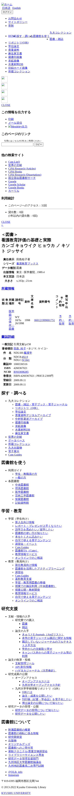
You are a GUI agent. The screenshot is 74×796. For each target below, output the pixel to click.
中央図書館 (22, 484)
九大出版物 (15, 447)
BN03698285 (21, 371)
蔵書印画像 (15, 57)
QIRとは (27, 692)
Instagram (13, 775)
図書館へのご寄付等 (20, 747)
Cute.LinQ (14, 161)
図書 (25, 623)
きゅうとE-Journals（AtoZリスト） (43, 634)
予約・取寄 (62, 320)
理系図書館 (22, 488)
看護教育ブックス (27, 263)
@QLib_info (15, 771)
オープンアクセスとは (36, 681)
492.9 (25, 356)
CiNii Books (15, 171)
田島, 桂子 (20, 348)
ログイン (7, 12)
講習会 (19, 572)
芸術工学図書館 (24, 495)
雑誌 (25, 627)
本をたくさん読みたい (29, 536)
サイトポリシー (18, 22)
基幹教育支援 (23, 578)
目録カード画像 (18, 67)
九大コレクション (61, 32)
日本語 (6, 8)
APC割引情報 (23, 666)
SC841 (26, 360)
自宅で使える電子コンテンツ (33, 540)
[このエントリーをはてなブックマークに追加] (4, 95)
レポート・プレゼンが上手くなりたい (38, 525)
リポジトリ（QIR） (27, 408)
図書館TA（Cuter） (27, 550)
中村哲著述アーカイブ (29, 418)
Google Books (16, 187)
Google (12, 181)
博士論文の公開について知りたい (42, 702)
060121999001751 (44, 320)
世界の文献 (15, 165)
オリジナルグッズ (19, 744)
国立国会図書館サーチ (22, 178)
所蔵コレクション (19, 71)
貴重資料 (13, 49)
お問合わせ (15, 18)
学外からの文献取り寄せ (37, 648)
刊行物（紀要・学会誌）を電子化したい (47, 699)
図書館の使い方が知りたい (31, 533)
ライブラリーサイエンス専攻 (26, 754)
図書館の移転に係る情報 (23, 733)
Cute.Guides (15, 454)
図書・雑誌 (56, 39)
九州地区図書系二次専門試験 (26, 765)
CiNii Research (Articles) (22, 168)
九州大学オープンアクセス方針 (41, 684)
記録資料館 (22, 502)
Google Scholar (16, 184)
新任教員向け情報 (26, 565)
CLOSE (5, 105)
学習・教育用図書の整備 (30, 582)
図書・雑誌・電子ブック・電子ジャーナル (41, 404)
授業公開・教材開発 (27, 589)
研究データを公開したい (30, 713)
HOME (12, 35)
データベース (16, 440)
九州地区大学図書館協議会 (24, 762)
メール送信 (15, 122)
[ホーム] (6, 4)
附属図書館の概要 (19, 729)
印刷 (11, 119)
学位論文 (13, 46)
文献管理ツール (24, 663)
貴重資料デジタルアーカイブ (33, 415)
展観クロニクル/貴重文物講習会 (27, 751)
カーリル (13, 190)
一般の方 (20, 477)
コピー (38, 144)
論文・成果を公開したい (37, 695)
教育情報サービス (26, 554)
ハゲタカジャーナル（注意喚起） (35, 670)
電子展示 (13, 451)
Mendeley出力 (19, 126)
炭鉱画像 (13, 60)
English (16, 8)
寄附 (11, 25)
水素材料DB (15, 64)
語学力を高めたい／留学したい (34, 529)
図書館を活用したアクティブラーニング (40, 568)
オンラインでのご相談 (29, 557)
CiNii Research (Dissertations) (24, 174)
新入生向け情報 (24, 522)
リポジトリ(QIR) (18, 42)
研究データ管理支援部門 (23, 758)
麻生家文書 (15, 53)
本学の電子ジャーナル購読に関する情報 (47, 638)
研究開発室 (15, 736)
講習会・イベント (26, 543)
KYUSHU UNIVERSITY (16, 793)
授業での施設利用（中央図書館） (35, 586)
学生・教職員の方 (26, 473)
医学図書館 (22, 491)
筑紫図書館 (22, 499)
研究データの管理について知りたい (37, 710)
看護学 (28, 352)
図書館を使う (41, 36)
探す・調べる (25, 36)
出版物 (12, 740)
